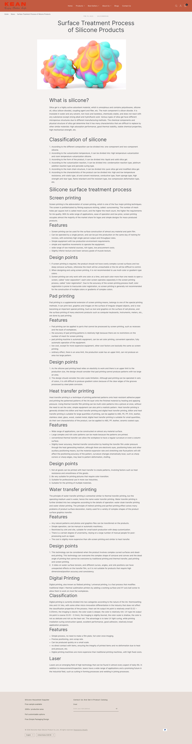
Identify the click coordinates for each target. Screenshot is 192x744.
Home (70, 6)
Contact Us (126, 6)
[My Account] (180, 6)
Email (75, 704)
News (13, 14)
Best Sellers (92, 6)
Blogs (116, 6)
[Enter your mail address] (116, 708)
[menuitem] (70, 5)
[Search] (176, 6)
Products (79, 6)
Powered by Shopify (81, 730)
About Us (106, 6)
